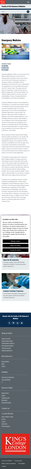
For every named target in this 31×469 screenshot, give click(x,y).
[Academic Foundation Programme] (15, 281)
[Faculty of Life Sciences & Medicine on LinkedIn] (17, 323)
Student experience (7, 350)
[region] (15, 234)
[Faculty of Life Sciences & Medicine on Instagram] (13, 323)
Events (3, 395)
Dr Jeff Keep (5, 66)
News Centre (5, 393)
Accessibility (21, 463)
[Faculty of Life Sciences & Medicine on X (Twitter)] (9, 323)
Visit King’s (4, 400)
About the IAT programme (11, 260)
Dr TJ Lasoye (5, 70)
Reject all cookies (15, 245)
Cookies (4, 466)
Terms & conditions (7, 460)
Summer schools (6, 348)
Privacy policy (18, 460)
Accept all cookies (15, 250)
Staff (3, 364)
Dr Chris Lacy (5, 68)
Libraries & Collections (8, 377)
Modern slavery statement (9, 463)
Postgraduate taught (7, 341)
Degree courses (6, 338)
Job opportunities (6, 402)
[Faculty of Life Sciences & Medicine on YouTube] (21, 323)
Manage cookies (15, 241)
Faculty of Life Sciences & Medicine (13, 6)
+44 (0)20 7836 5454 (7, 413)
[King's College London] (15, 442)
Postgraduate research (8, 343)
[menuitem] (15, 338)
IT (2, 382)
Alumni (3, 366)
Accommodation (6, 379)
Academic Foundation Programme (13, 291)
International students (7, 345)
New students (5, 361)
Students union (6, 398)
